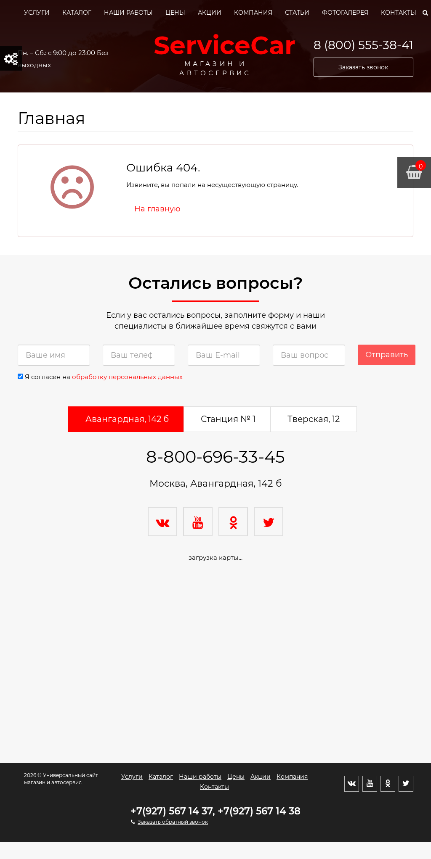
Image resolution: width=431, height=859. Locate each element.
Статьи (297, 12)
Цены (175, 12)
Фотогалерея (345, 12)
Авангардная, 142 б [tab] (127, 419)
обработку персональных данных (127, 377)
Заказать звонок (363, 67)
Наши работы (128, 12)
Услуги (37, 12)
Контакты (398, 12)
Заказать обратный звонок (173, 822)
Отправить (386, 354)
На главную (157, 208)
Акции (209, 12)
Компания (253, 12)
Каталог (76, 12)
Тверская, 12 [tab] (313, 419)
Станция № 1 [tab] (228, 419)
